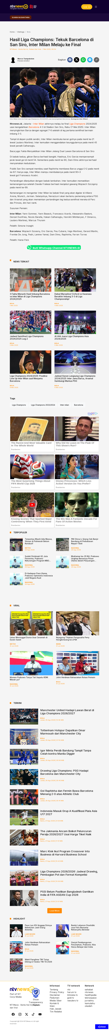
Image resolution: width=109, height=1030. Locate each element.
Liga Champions (77, 123)
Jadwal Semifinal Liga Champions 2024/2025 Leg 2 (26, 337)
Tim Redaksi (56, 1011)
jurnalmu (89, 1000)
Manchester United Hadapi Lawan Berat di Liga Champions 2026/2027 (67, 712)
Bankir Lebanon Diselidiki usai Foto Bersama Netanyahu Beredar (83, 927)
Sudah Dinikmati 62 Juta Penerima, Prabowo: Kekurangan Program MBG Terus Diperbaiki (37, 559)
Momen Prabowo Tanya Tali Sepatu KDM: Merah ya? (29, 678)
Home (12, 32)
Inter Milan (38, 123)
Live (85, 7)
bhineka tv (72, 995)
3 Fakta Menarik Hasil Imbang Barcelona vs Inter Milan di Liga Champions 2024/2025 (30, 296)
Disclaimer (55, 995)
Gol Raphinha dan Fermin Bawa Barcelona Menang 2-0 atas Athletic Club (66, 792)
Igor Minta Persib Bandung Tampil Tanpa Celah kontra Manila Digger (65, 752)
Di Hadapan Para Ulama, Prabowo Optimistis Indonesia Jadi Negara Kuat (39, 575)
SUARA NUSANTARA (21, 17)
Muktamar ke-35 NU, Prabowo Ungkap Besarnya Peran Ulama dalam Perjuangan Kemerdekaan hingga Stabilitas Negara (85, 560)
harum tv (71, 992)
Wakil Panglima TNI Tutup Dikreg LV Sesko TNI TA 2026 (38, 960)
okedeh (88, 1006)
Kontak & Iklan (54, 1004)
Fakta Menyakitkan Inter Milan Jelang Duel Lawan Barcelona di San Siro (57, 151)
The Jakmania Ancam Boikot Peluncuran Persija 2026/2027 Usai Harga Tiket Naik (65, 833)
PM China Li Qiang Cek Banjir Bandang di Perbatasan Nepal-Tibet (84, 541)
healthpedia (90, 995)
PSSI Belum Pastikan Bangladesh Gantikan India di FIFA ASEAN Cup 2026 (67, 893)
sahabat (89, 989)
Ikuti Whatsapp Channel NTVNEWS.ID (56, 248)
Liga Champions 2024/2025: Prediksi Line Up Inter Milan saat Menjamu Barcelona (28, 378)
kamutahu (90, 1003)
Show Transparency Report (36, 1002)
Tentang (54, 989)
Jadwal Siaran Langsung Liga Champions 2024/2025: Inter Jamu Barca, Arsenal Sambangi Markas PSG (74, 378)
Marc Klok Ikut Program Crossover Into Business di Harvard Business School (65, 853)
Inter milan (64, 405)
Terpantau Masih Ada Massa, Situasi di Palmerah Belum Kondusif (38, 541)
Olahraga (20, 32)
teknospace (91, 997)
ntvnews (89, 992)
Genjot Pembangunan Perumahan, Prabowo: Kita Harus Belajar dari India (83, 944)
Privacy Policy (57, 992)
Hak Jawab (55, 1008)
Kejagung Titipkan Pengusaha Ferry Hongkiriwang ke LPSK (72, 638)
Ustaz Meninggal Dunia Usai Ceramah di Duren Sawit (28, 638)
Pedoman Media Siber (56, 999)
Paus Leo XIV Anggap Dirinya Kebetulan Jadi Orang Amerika (38, 927)
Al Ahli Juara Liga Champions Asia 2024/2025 (71, 337)
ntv (68, 989)
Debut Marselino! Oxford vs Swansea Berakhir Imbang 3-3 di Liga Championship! (72, 296)
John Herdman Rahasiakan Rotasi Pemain (75, 677)
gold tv (70, 997)
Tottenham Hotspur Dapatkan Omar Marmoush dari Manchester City (62, 732)
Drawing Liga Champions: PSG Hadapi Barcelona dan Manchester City (64, 772)
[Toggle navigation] (96, 6)
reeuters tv (72, 1000)
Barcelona (34, 127)
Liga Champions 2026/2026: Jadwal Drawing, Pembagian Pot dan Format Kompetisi (69, 873)
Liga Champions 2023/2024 (43, 405)
